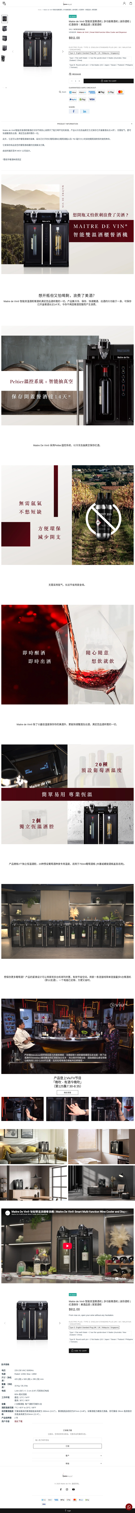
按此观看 (67, 1093)
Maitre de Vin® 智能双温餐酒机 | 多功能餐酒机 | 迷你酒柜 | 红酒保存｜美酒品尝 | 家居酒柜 (100, 1303)
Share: (72, 107)
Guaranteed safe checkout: (82, 88)
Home (40, 9)
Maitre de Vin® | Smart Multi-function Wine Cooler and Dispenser (102, 32)
